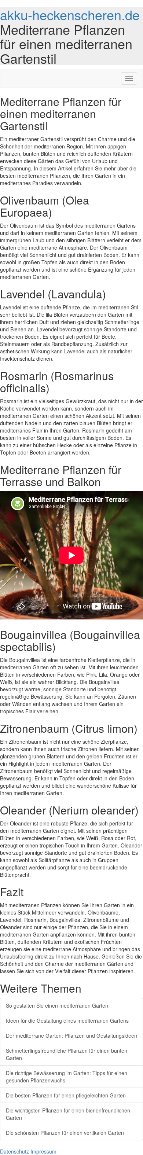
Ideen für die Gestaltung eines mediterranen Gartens (67, 1020)
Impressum (43, 1151)
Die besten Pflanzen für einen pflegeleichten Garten (66, 1095)
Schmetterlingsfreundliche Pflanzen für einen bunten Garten (66, 1054)
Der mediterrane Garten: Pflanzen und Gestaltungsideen (71, 1035)
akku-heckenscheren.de (70, 14)
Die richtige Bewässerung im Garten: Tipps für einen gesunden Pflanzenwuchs (66, 1076)
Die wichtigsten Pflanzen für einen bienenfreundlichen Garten (68, 1114)
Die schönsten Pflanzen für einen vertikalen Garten (65, 1132)
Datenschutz (14, 1151)
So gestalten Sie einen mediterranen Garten (57, 1005)
